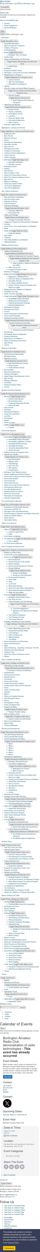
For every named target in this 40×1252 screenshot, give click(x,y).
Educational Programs (11, 412)
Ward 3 (11, 748)
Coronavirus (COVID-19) (12, 509)
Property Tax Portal (10, 870)
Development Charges (11, 307)
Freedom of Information (12, 151)
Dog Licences (8, 146)
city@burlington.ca (11, 1195)
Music (6, 52)
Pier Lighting (13, 468)
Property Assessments (11, 861)
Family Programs (10, 50)
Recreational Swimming (16, 120)
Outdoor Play (8, 57)
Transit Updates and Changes (19, 987)
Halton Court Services (9, 523)
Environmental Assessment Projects (21, 566)
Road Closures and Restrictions (15, 944)
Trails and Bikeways (11, 725)
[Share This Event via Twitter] (16, 1166)
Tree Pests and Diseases (17, 615)
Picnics (6, 700)
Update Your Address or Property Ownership (19, 892)
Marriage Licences (15, 164)
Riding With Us (9, 999)
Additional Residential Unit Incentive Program (24, 256)
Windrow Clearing (14, 960)
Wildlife (6, 425)
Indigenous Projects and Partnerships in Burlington (21, 222)
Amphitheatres (9, 673)
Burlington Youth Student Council (15, 472)
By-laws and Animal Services (11, 390)
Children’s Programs (11, 48)
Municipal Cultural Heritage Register (21, 801)
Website (5, 1092)
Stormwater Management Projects (20, 590)
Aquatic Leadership (15, 112)
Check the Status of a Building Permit (21, 279)
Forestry (7, 595)
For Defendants (9, 539)
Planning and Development (11, 728)
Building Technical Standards (18, 301)
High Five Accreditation (16, 82)
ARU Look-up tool (14, 267)
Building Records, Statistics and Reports (17, 289)
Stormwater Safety (10, 520)
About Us (7, 529)
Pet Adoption (8, 418)
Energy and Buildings (20, 573)
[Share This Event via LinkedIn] (11, 1166)
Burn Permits (8, 136)
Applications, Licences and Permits (13, 128)
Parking (6, 169)
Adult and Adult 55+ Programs (14, 46)
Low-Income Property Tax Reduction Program (24, 879)
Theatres (7, 237)
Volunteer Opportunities (12, 124)
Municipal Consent (10, 166)
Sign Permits (8, 179)
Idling (10, 581)
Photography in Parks (11, 703)
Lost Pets (7, 416)
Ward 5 (11, 752)
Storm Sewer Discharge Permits (15, 815)
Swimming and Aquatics (12, 104)
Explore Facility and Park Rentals (20, 719)
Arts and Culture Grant (12, 199)
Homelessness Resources (13, 487)
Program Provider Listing (17, 712)
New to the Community (12, 493)
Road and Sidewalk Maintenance (15, 940)
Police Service (9, 518)
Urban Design (9, 817)
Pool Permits (8, 171)
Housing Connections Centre (14, 318)
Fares (6, 989)
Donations (7, 409)
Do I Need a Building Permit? (18, 283)
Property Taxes (9, 652)
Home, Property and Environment (13, 546)
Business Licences (10, 138)
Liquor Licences (9, 155)
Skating (6, 86)
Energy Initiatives (14, 568)
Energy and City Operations (22, 575)
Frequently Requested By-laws (19, 403)
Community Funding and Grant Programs (18, 476)
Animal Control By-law (16, 399)
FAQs (10, 534)
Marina (6, 694)
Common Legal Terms (16, 532)
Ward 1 (11, 744)
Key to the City (13, 466)
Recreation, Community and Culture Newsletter (20, 73)
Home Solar (13, 579)
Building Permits (9, 134)
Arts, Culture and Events (10, 191)
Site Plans (12, 788)
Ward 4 (11, 750)
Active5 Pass (13, 66)
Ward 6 (11, 754)
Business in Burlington (9, 348)
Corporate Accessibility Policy (18, 448)
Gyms (6, 688)
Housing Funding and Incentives (19, 323)
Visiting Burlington (10, 242)
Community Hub (9, 481)
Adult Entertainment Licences (18, 363)
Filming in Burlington (11, 374)
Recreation (5, 37)
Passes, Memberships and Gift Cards (16, 59)
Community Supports (9, 430)
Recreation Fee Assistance (18, 84)
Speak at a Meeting (10, 181)
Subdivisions (13, 790)
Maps (6, 646)
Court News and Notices (12, 536)
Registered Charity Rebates (18, 884)
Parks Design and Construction (14, 810)
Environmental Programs (17, 577)
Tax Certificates (9, 888)
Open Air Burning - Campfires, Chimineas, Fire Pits (21, 648)
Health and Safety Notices (13, 516)
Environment (8, 557)
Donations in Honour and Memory (20, 670)
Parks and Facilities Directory (14, 696)
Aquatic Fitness (14, 109)
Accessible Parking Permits (18, 444)
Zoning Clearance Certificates (19, 829)
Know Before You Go (16, 114)
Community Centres (11, 681)
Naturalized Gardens (16, 586)
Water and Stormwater (16, 592)
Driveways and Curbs (11, 149)
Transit (6, 971)
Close (3, 34)
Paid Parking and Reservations (19, 918)
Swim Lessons (13, 122)
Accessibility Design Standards (19, 299)
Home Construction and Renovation (16, 314)
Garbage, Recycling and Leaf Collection (17, 621)
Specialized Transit (10, 991)
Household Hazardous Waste (18, 631)
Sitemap (7, 1224)
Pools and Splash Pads (16, 118)
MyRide (6, 980)
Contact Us (8, 1228)
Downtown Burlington (11, 206)
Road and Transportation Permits (15, 175)
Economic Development (12, 372)
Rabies (6, 420)
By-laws (6, 396)
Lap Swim (12, 116)
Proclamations (13, 470)
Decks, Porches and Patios (13, 294)
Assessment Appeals (16, 866)
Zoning (6, 345)
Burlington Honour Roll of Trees (19, 597)
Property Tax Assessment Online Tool (17, 868)
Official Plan (8, 806)
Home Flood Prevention (12, 316)
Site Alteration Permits (16, 786)
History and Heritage (11, 215)
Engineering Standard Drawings (19, 303)
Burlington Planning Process (18, 761)
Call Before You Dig (10, 291)
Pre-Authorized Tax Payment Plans (20, 857)
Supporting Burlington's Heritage (19, 803)
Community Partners (11, 483)
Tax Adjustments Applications (14, 886)
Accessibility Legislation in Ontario (20, 441)
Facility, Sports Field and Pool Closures (17, 685)
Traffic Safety (8, 964)
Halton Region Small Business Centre (17, 376)
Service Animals (14, 450)
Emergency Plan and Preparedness (16, 511)
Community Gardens (11, 478)
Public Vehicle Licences (16, 367)
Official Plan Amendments (17, 781)
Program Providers (10, 707)
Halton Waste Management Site (19, 628)
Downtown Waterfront (16, 210)
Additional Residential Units (13, 251)
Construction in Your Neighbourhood (16, 554)
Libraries (7, 224)
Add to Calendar (11, 1136)
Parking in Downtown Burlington (19, 922)
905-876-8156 (8, 1088)
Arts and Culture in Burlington (14, 197)
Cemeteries (8, 679)
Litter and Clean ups (15, 635)
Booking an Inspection (11, 272)
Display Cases (13, 461)
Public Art (7, 231)
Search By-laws (14, 405)
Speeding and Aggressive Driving (20, 969)
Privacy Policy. (14, 1243)
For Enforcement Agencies (13, 543)
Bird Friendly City (14, 559)
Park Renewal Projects (12, 698)
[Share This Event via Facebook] (6, 1166)
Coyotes (11, 427)
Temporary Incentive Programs (23, 330)
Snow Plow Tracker (15, 955)
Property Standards (10, 336)
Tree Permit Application (12, 188)
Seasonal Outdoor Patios (12, 385)
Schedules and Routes (12, 982)
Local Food (12, 584)
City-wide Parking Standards (13, 734)
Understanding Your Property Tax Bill (21, 859)
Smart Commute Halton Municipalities (21, 588)
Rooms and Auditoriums (12, 721)
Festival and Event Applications (14, 153)
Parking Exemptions (15, 920)
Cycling (6, 902)
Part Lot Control (14, 783)
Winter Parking (13, 935)
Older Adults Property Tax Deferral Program (23, 881)
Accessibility (5, 7)
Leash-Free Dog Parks (12, 414)
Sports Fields (8, 723)
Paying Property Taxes (12, 849)
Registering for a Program (13, 75)
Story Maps (8, 235)
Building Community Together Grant (16, 452)
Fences (6, 311)
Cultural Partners (10, 203)
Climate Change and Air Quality (19, 562)
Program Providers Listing (13, 70)
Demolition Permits (10, 144)
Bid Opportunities (10, 356)
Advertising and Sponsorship (14, 354)
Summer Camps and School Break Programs (19, 88)
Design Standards (10, 296)
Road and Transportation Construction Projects (20, 942)
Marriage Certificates (16, 162)
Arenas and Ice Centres (12, 675)
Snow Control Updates (16, 953)
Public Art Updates (15, 233)
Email (5, 1090)
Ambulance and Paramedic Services (16, 507)
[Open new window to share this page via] (1, 1010)
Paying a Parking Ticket (16, 933)
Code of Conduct (14, 80)
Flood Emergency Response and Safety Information (21, 513)
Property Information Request (14, 650)
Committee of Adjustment (17, 764)
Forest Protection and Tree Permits (20, 601)
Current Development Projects (14, 739)
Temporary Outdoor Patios (13, 183)
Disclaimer (7, 1222)
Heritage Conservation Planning (19, 220)
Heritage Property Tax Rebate (19, 877)
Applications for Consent (21, 768)
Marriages (7, 160)
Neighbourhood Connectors (13, 491)
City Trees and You (15, 599)
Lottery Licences (9, 157)
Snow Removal (9, 951)
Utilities (6, 656)
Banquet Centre (9, 677)
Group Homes (13, 365)
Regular (2, 13)
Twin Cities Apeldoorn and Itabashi (16, 240)
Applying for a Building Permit (18, 276)
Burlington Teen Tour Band (18, 55)
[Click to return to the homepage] (17, 3)
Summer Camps (14, 95)
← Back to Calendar (8, 1175)
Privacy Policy (9, 1219)
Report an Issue (9, 422)
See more (7, 1077)
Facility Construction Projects (14, 683)
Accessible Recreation (11, 43)
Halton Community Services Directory (16, 485)
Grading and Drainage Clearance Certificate (23, 779)
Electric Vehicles (14, 564)
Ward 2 (11, 746)
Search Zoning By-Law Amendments (25, 827)
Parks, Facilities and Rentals (11, 659)
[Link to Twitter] (7, 1103)
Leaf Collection (14, 633)
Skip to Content (5, 1)
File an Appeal (13, 541)
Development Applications (13, 142)
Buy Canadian (9, 370)
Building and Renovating (10, 245)
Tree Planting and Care (16, 617)
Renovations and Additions (13, 338)
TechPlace (7, 382)
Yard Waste (12, 639)
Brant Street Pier (14, 213)
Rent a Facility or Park (11, 173)
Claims (6, 140)
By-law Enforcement (15, 401)
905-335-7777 (10, 1197)
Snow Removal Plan (15, 957)
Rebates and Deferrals (12, 872)
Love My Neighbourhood (12, 489)
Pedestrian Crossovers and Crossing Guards (24, 967)
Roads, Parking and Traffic (11, 895)
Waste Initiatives (14, 637)
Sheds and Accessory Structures (15, 341)
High (7, 13)
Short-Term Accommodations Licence (17, 177)
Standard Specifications (16, 305)
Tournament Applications (12, 186)
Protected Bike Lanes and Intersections (22, 904)
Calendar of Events (10, 201)
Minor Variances (18, 771)
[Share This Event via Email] (22, 1166)
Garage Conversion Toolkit (18, 269)
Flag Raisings (13, 463)
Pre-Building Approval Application (15, 334)
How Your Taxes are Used (13, 847)
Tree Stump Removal (16, 619)
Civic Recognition (14, 459)
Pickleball (7, 68)
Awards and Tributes (11, 454)
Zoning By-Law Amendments (18, 822)
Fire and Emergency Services (12, 501)
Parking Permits (14, 924)
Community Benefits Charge (13, 737)
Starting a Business (10, 380)
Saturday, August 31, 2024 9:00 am (15, 1115)
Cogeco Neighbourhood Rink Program (17, 474)
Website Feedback (10, 1226)
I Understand (9, 1248)
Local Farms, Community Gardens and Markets (20, 226)
